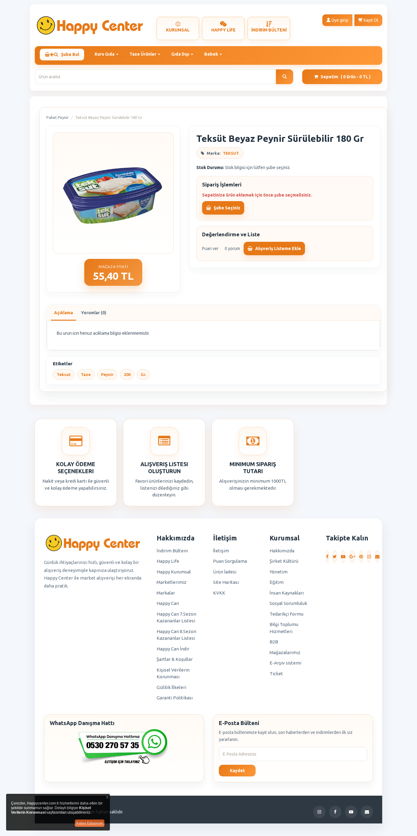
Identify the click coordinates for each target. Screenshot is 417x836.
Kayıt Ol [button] (370, 20)
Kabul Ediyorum (89, 823)
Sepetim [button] (346, 76)
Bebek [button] (211, 54)
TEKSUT (231, 153)
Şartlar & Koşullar (175, 659)
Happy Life (168, 561)
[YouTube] (343, 557)
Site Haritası (226, 582)
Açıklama (63, 312)
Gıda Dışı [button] (180, 54)
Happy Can (168, 603)
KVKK (219, 592)
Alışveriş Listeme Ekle (277, 248)
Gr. (143, 374)
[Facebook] (327, 557)
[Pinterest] (361, 557)
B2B (274, 641)
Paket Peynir (57, 117)
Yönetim (279, 571)
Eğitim (277, 582)
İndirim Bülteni (172, 550)
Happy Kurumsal (174, 571)
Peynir (107, 374)
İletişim (221, 550)
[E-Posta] (377, 557)
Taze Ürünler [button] (143, 54)
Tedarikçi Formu (286, 614)
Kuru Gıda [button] (105, 54)
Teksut (64, 374)
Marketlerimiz (172, 582)
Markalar (166, 592)
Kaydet (237, 770)
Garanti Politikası (175, 697)
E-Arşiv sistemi (285, 662)
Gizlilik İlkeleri (171, 687)
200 (127, 374)
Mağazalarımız (285, 652)
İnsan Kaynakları (287, 592)
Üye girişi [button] (339, 20)
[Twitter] (334, 557)
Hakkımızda (282, 550)
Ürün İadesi (224, 571)
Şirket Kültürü (284, 561)
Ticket (276, 673)
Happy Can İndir (173, 648)
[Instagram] (369, 557)
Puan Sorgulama (230, 561)
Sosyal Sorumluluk (288, 603)
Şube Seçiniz (226, 207)
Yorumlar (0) (93, 312)
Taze (86, 374)
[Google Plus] (352, 557)
